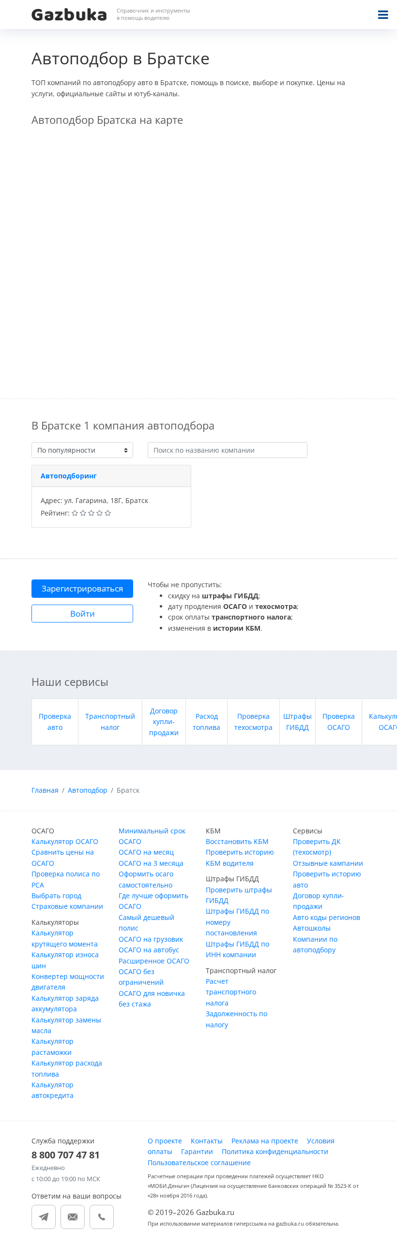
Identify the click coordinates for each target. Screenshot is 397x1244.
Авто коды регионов (326, 917)
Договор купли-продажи (164, 721)
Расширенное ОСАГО (154, 960)
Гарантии (197, 1151)
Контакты (207, 1140)
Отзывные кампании (328, 863)
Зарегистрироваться (82, 588)
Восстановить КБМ (237, 841)
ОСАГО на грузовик (151, 939)
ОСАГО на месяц (146, 852)
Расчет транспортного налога (231, 992)
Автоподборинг (69, 475)
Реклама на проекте (264, 1140)
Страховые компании (67, 906)
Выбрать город (56, 895)
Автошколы (312, 928)
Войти (82, 613)
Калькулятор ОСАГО (64, 841)
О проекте (165, 1140)
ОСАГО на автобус (149, 949)
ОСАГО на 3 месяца (151, 863)
